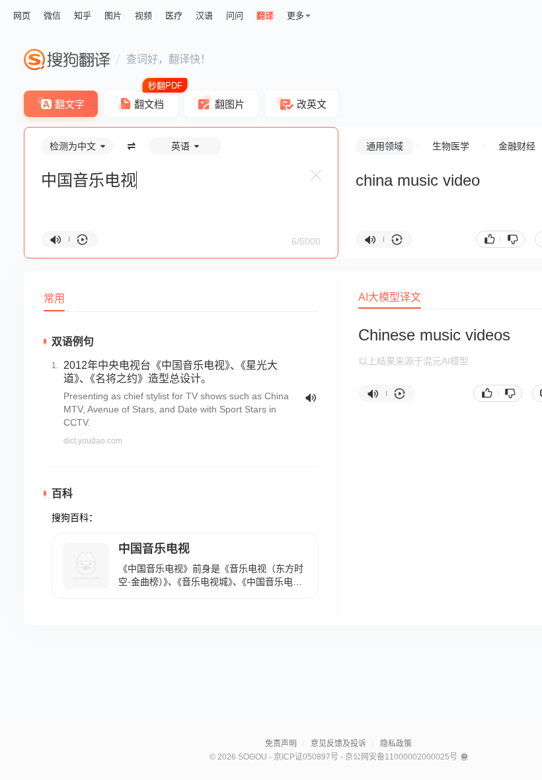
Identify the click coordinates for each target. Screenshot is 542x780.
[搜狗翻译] (67, 59)
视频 (143, 15)
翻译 (265, 15)
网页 (21, 15)
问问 (234, 15)
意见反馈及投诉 (338, 743)
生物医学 (450, 146)
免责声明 (281, 743)
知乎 (82, 15)
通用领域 (384, 146)
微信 (52, 15)
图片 (113, 15)
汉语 (204, 15)
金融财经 (516, 146)
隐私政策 (396, 743)
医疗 (173, 15)
